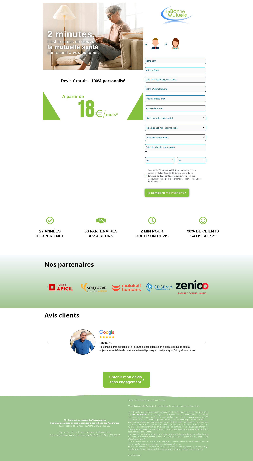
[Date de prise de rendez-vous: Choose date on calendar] (146, 151)
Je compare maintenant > (167, 193)
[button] (47, 287)
